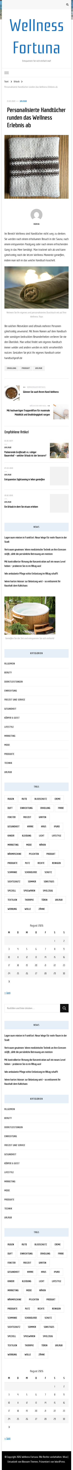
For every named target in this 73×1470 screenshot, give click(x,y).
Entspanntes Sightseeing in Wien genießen (24, 479)
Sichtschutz (14, 881)
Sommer (32, 881)
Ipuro (57, 826)
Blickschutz (41, 798)
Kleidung (26, 835)
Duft (10, 808)
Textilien (12, 899)
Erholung (11, 368)
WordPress (59, 1461)
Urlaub (23, 101)
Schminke (12, 872)
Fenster (12, 817)
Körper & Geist (12, 717)
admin (37, 224)
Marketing (9, 735)
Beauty (8, 672)
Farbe (61, 808)
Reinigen (56, 863)
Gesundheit (10, 708)
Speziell (12, 890)
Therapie (29, 899)
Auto (24, 798)
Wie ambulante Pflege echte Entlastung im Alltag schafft (31, 573)
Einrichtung (10, 690)
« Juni (7, 993)
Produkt (26, 368)
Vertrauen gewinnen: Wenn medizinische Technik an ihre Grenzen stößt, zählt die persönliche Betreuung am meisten (35, 551)
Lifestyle (9, 727)
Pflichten (34, 854)
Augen (11, 798)
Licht (41, 835)
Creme (58, 798)
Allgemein (9, 663)
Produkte (9, 754)
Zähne (42, 909)
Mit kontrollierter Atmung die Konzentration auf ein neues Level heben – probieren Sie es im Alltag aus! (34, 564)
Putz (27, 863)
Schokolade (31, 872)
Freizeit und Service (14, 699)
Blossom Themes (30, 1461)
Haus (43, 826)
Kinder (11, 835)
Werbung (12, 909)
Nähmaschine (14, 854)
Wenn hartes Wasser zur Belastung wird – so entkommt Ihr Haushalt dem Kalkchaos (32, 583)
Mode (7, 744)
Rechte (41, 863)
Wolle (28, 909)
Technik (8, 763)
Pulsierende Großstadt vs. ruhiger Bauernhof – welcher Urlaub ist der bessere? (25, 454)
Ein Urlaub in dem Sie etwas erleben (21, 506)
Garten (42, 817)
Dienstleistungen (13, 681)
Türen (44, 899)
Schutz (48, 872)
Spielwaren (29, 890)
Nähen (42, 844)
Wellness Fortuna (30, 1456)
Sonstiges (49, 881)
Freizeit (27, 817)
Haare (30, 826)
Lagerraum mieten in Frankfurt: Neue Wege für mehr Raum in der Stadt (35, 539)
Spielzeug (48, 890)
